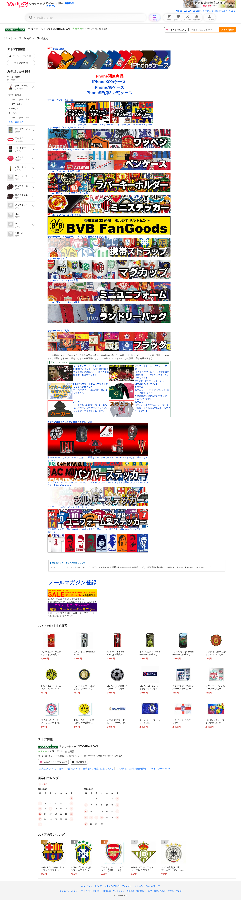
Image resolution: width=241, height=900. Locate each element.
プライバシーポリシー (160, 768)
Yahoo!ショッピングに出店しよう (210, 11)
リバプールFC (15, 104)
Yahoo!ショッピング (91, 886)
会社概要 (103, 28)
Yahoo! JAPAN (183, 11)
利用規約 (107, 891)
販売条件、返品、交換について (98, 768)
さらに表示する (16, 122)
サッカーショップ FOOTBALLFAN (78, 746)
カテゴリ (7, 38)
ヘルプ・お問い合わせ (156, 891)
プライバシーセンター (91, 891)
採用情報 (140, 891)
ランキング (24, 38)
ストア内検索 (227, 29)
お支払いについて (47, 768)
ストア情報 (121, 768)
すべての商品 (15, 95)
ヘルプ (232, 11)
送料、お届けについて (69, 768)
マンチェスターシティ (19, 117)
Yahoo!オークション (132, 886)
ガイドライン (118, 891)
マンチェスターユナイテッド (22, 99)
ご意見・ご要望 (174, 891)
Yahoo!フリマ (153, 886)
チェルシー (14, 113)
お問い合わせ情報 (137, 768)
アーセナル (14, 108)
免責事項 (130, 891)
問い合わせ (43, 38)
